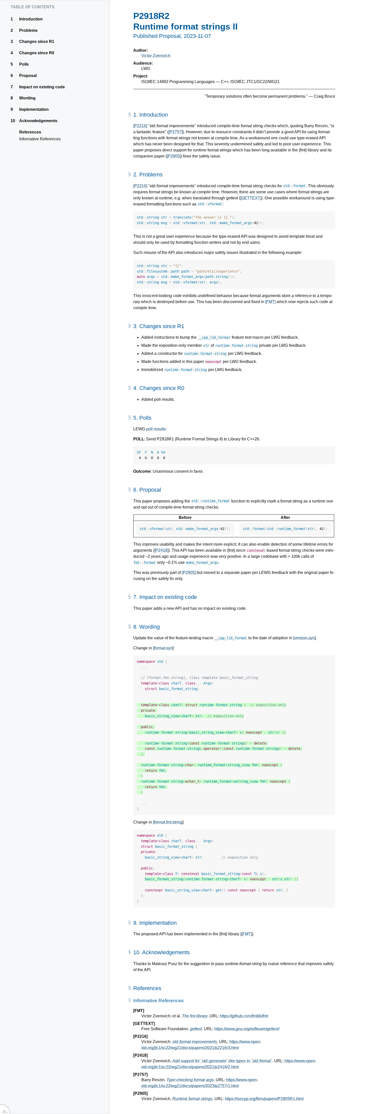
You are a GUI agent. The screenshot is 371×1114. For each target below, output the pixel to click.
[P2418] (161, 550)
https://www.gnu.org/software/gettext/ (246, 1029)
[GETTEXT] (250, 198)
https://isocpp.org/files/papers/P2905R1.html (264, 1099)
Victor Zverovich (155, 56)
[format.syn (162, 648)
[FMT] (270, 302)
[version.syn (304, 638)
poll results (156, 429)
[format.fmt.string (167, 822)
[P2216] (140, 126)
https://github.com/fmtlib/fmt (244, 1016)
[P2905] (174, 156)
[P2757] (175, 132)
